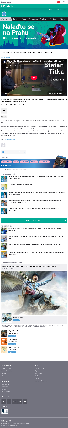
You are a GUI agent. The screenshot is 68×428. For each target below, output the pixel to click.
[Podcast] (2, 117)
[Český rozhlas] (6, 2)
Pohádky (24, 162)
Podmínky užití (21, 423)
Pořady (24, 19)
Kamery (65, 9)
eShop (3, 376)
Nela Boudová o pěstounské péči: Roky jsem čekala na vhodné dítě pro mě (34, 244)
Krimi (15, 162)
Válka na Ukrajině (6, 368)
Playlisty (43, 19)
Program (49, 9)
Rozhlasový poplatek (41, 381)
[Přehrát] (4, 111)
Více (62, 19)
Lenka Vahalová (10, 139)
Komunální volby (6, 371)
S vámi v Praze (5, 57)
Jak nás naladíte (40, 368)
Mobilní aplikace (6, 392)
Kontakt (37, 378)
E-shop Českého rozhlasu (11, 263)
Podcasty (4, 389)
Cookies (3, 423)
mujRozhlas (4, 157)
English (28, 423)
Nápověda (38, 371)
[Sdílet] (5, 117)
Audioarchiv (57, 9)
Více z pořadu (6, 226)
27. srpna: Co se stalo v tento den (20, 184)
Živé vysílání (43, 162)
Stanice (3, 373)
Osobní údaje (11, 423)
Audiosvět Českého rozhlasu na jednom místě (13, 169)
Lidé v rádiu (38, 373)
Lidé (49, 19)
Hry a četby (5, 162)
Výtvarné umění (7, 19)
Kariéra (37, 376)
